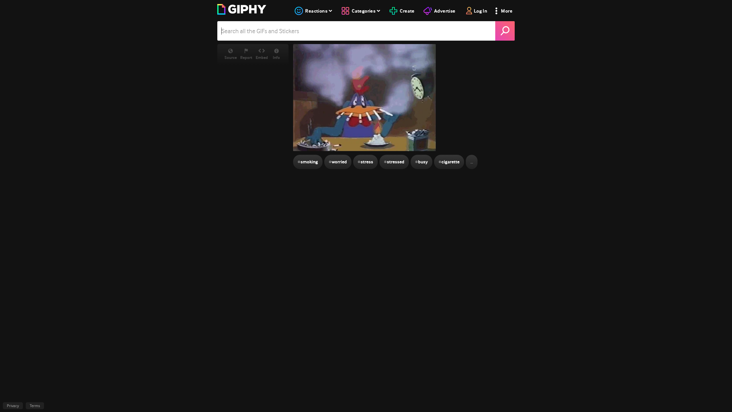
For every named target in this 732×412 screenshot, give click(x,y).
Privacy (13, 405)
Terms (35, 405)
